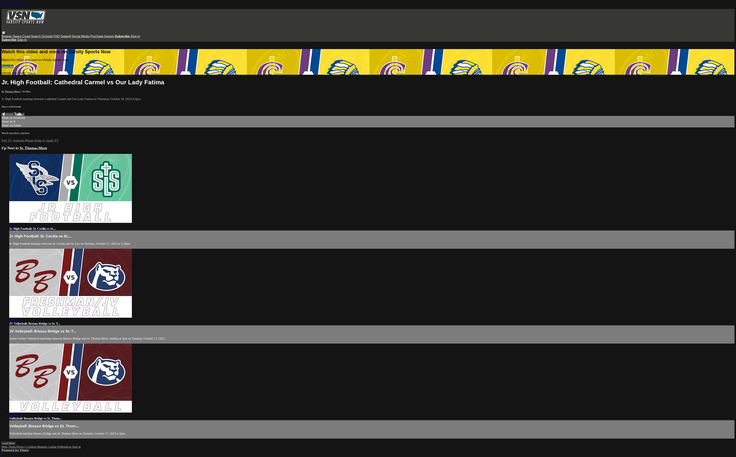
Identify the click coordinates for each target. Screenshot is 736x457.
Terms (12, 446)
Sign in (135, 36)
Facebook (8, 114)
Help (5, 446)
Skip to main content (14, 3)
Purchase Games (102, 36)
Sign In (22, 39)
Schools (47, 36)
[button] (3, 32)
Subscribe (7, 66)
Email (20, 114)
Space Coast (22, 36)
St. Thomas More (11, 91)
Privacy (21, 446)
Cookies (31, 446)
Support (65, 36)
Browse (7, 36)
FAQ (56, 36)
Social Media (81, 36)
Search (36, 36)
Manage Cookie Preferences (54, 446)
